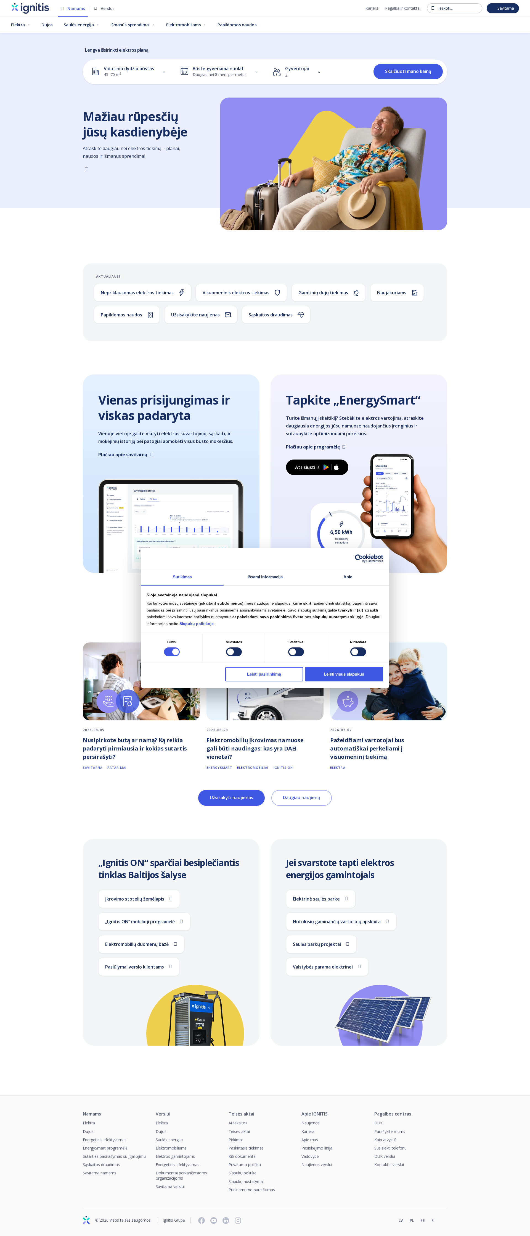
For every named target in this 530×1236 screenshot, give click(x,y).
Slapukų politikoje (196, 623)
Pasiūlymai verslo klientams (134, 967)
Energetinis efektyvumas (104, 1139)
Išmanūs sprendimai (130, 24)
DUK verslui (384, 1156)
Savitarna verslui (170, 1186)
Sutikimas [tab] (182, 576)
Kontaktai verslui (389, 1164)
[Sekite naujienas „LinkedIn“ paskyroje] (225, 1220)
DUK (378, 1122)
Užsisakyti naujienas (231, 797)
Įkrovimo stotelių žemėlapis (134, 899)
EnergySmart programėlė (105, 1148)
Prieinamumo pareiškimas (252, 1189)
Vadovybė (310, 1156)
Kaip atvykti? (385, 1139)
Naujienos (310, 1122)
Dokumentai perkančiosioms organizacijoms (181, 1175)
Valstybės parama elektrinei (323, 967)
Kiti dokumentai (242, 1156)
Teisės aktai (241, 1114)
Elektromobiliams (183, 24)
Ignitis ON (283, 767)
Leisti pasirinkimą (264, 674)
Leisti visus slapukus (344, 674)
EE (422, 1220)
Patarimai (116, 767)
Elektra (18, 24)
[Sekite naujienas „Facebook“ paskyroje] (201, 1220)
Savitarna (505, 8)
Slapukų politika (242, 1172)
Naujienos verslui (316, 1164)
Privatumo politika (245, 1164)
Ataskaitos (238, 1122)
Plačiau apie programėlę (313, 447)
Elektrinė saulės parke (316, 899)
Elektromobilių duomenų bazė (137, 944)
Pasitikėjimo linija (316, 1148)
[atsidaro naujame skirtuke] (444, 1221)
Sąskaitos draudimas (101, 1164)
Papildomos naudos (237, 24)
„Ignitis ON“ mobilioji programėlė (140, 922)
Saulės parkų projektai (317, 944)
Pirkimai (236, 1139)
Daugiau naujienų (301, 797)
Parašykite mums (389, 1131)
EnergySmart (219, 767)
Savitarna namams (99, 1172)
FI (432, 1220)
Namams (76, 8)
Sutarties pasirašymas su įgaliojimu (114, 1156)
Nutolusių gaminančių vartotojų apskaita (337, 922)
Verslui (107, 8)
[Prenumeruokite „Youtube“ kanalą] (213, 1220)
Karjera (371, 8)
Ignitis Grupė (174, 1220)
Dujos (47, 24)
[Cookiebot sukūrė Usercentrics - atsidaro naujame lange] (359, 558)
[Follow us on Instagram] (238, 1220)
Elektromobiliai (253, 767)
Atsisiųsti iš (307, 467)
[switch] (234, 651)
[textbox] (123, 71)
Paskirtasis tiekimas (246, 1148)
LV (401, 1220)
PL (412, 1220)
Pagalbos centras (392, 1114)
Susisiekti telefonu (390, 1148)
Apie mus (309, 1139)
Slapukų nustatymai (246, 1181)
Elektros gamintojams (175, 1156)
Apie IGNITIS (314, 1114)
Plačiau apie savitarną (122, 455)
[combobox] (129, 72)
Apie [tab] (347, 576)
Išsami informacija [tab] (265, 576)
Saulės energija (79, 24)
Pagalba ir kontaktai (402, 8)
